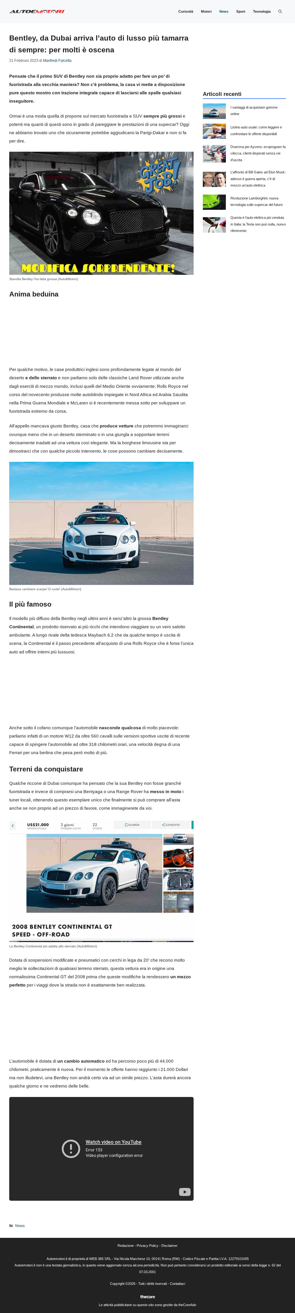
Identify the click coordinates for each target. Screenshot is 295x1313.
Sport (240, 11)
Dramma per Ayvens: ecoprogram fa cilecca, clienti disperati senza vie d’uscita (258, 153)
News (223, 11)
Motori (206, 11)
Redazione (126, 1246)
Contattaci (177, 1284)
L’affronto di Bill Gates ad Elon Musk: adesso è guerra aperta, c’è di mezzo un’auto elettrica (258, 178)
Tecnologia (262, 11)
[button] (280, 11)
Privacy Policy (147, 1246)
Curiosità (185, 11)
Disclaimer (169, 1246)
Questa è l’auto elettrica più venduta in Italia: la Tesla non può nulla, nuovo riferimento (258, 224)
